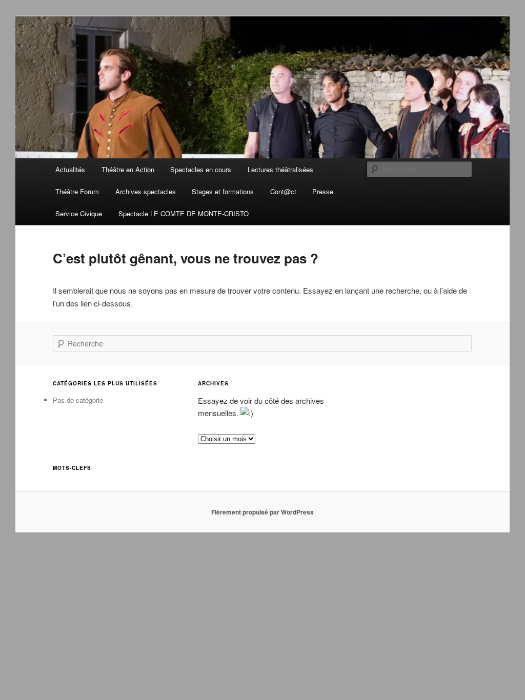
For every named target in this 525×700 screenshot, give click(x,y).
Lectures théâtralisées (280, 169)
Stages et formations (223, 191)
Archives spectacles (145, 191)
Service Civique (78, 213)
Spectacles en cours (200, 169)
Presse (322, 191)
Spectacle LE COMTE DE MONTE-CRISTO (183, 213)
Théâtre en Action (128, 169)
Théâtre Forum (77, 191)
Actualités (70, 169)
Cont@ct (283, 191)
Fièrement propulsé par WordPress (262, 512)
